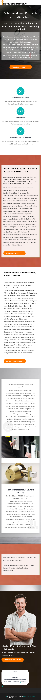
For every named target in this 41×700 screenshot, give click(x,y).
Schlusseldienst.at (29, 697)
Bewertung (23, 683)
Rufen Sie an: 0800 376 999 (20, 67)
